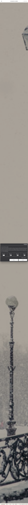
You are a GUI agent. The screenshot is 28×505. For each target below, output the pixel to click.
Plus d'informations (5, 251)
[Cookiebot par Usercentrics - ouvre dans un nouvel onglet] (24, 244)
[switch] (11, 255)
